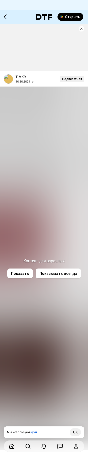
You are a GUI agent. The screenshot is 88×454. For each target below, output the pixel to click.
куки (34, 432)
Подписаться (72, 79)
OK (75, 432)
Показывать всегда (58, 273)
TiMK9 (20, 77)
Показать (20, 273)
